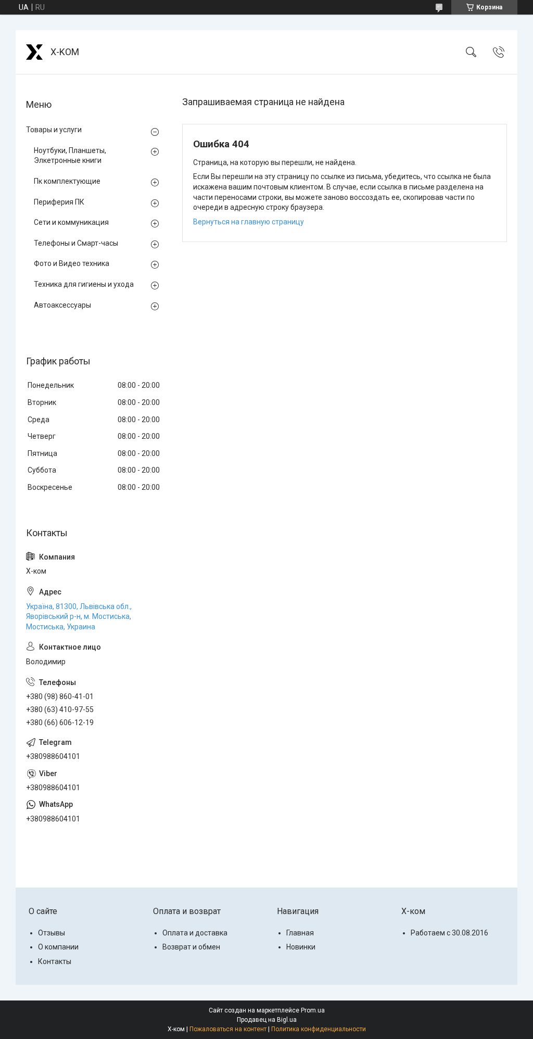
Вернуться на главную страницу (248, 222)
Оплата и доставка (194, 933)
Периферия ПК (59, 202)
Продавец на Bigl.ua (267, 1019)
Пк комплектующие (67, 181)
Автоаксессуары (62, 305)
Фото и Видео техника (71, 263)
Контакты (54, 961)
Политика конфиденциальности (318, 1029)
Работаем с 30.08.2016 (449, 933)
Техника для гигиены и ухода (84, 284)
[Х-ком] (34, 52)
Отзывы (51, 933)
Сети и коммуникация (71, 222)
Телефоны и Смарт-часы (76, 243)
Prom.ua (313, 1010)
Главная (300, 933)
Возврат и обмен (191, 947)
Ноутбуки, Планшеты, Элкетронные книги (70, 155)
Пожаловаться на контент (227, 1029)
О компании (58, 947)
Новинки (300, 947)
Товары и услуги (54, 129)
